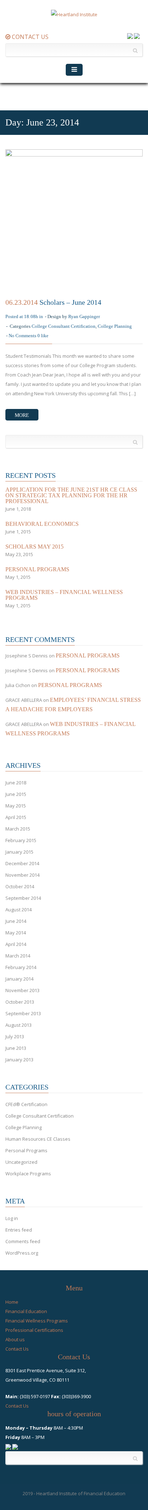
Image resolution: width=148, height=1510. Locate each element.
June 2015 (15, 794)
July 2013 (14, 1036)
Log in (11, 1218)
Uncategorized (21, 1162)
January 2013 (19, 1059)
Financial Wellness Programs (36, 1320)
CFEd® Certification (26, 1104)
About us (15, 1339)
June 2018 (15, 782)
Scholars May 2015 (34, 547)
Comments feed (22, 1241)
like (42, 335)
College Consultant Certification (64, 326)
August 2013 (18, 1025)
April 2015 (15, 817)
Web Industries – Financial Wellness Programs (64, 595)
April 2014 (15, 944)
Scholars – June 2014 (70, 302)
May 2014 (15, 932)
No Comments (22, 335)
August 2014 (18, 909)
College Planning (115, 326)
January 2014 (19, 979)
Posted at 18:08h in (24, 316)
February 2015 (20, 840)
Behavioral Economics (42, 524)
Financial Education (26, 1311)
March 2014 (17, 955)
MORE (22, 415)
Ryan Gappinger (84, 316)
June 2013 (15, 1048)
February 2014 (20, 967)
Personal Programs (37, 569)
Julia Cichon (17, 685)
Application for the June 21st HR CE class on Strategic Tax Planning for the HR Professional (71, 495)
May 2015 (15, 805)
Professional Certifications (34, 1330)
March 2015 (17, 829)
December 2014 (22, 863)
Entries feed (18, 1230)
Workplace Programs (28, 1173)
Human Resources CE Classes (37, 1139)
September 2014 (23, 898)
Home (11, 1302)
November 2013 (22, 990)
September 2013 (23, 1013)
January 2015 (19, 852)
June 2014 (15, 921)
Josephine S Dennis (26, 655)
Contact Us (17, 1349)
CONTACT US (29, 37)
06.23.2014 (21, 302)
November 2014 (22, 875)
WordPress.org (21, 1253)
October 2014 (19, 886)
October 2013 (19, 1002)
